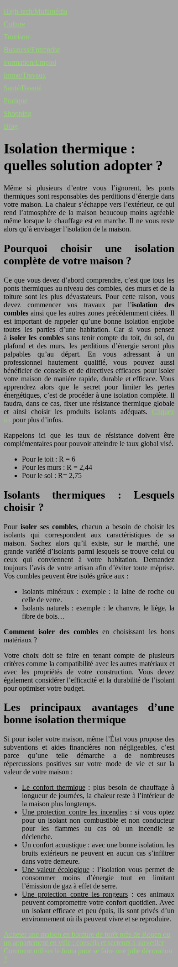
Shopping (17, 113)
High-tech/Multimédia (35, 11)
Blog (11, 126)
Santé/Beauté (23, 88)
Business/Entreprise (32, 49)
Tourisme (17, 37)
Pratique (15, 101)
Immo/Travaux (25, 75)
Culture (14, 24)
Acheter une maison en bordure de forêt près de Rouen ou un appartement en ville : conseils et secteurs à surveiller (87, 938)
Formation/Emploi (30, 62)
